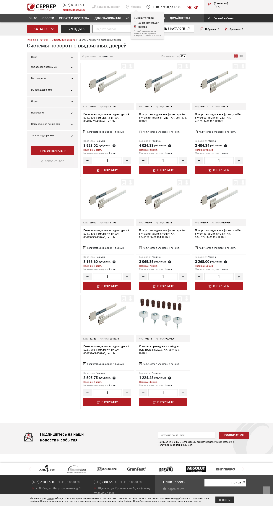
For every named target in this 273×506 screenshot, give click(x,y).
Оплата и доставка (74, 18)
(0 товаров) (221, 5)
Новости (47, 18)
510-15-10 (74, 5)
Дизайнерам (180, 18)
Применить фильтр (52, 150)
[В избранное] (124, 66)
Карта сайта (176, 489)
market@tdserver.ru (74, 10)
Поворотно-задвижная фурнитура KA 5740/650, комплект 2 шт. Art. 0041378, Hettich (163, 117)
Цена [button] (34, 57)
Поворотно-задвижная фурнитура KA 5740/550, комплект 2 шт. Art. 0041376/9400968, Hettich (106, 350)
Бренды (75, 29)
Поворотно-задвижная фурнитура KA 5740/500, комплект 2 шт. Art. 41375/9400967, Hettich (218, 117)
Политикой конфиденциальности (175, 445)
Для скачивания (108, 18)
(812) (105, 482)
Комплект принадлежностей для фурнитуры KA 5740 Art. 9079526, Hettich (159, 350)
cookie (50, 498)
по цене (103, 56)
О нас (33, 18)
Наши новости (174, 482)
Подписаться (234, 435)
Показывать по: (170, 56)
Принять (224, 500)
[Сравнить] (130, 66)
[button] (52, 68)
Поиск (236, 483)
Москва (142, 26)
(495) (43, 482)
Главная (31, 40)
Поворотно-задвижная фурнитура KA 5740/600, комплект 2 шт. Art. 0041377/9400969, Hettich (106, 117)
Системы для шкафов (63, 40)
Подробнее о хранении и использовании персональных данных (167, 501)
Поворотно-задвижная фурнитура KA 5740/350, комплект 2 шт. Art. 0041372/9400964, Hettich (162, 233)
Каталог (41, 29)
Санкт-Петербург (148, 23)
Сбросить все (54, 161)
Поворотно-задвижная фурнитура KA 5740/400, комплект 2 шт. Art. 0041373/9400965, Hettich (106, 233)
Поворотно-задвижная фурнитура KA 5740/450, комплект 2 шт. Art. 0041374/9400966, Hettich (218, 233)
